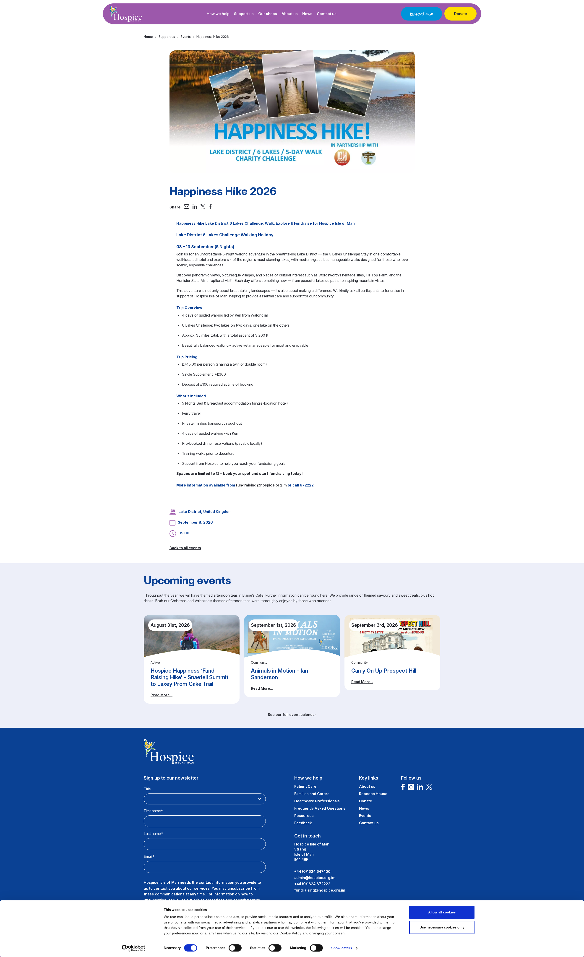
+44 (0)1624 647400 (312, 871)
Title (147, 789)
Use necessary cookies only (442, 927)
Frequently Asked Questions (319, 808)
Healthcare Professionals (317, 801)
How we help (218, 13)
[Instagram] (411, 787)
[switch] (235, 948)
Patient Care (305, 786)
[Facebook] (403, 787)
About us (290, 13)
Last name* (153, 833)
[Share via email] (186, 207)
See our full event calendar (292, 714)
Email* (149, 856)
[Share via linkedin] (195, 207)
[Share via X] (203, 207)
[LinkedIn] (420, 787)
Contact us (326, 13)
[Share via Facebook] (210, 207)
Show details (341, 948)
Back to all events (185, 548)
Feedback (303, 823)
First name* (153, 811)
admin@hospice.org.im (314, 877)
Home (148, 37)
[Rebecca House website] (421, 14)
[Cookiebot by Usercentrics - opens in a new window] (134, 948)
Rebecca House (373, 793)
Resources (304, 815)
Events (186, 37)
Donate (460, 13)
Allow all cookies (442, 912)
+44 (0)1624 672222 (312, 884)
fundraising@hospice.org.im (261, 485)
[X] (429, 787)
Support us (244, 13)
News (307, 13)
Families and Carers (311, 793)
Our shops (267, 13)
